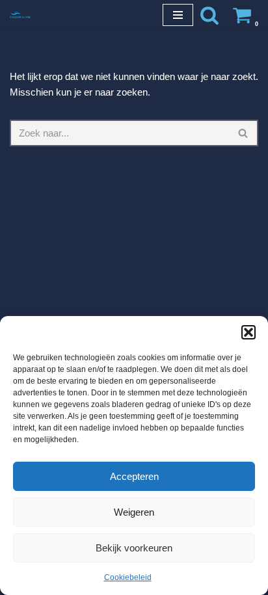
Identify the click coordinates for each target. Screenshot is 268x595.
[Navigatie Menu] (178, 15)
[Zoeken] (209, 15)
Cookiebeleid (128, 577)
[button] (248, 332)
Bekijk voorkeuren (134, 547)
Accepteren (134, 476)
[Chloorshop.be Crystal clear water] (20, 15)
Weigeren (134, 512)
